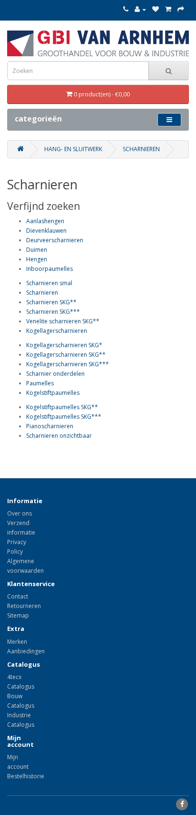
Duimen (36, 250)
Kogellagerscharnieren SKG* (64, 345)
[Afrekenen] (180, 9)
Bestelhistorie (25, 776)
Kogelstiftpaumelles (52, 393)
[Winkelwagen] (168, 9)
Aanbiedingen (26, 651)
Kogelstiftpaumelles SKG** (62, 407)
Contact (17, 596)
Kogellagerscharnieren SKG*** (67, 364)
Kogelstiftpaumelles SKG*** (63, 417)
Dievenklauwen (46, 231)
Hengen (36, 259)
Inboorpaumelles (49, 269)
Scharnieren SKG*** (53, 312)
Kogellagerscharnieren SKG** (66, 355)
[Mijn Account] (140, 9)
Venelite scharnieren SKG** (62, 321)
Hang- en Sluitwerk (73, 149)
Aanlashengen (45, 221)
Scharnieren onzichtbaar (59, 436)
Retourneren (24, 606)
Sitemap (18, 615)
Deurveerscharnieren (54, 240)
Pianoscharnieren (49, 426)
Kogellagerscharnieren (56, 331)
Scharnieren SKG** (51, 302)
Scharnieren (141, 149)
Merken (17, 642)
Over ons (19, 513)
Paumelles (40, 383)
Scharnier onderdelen (55, 374)
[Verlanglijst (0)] (155, 9)
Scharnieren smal (49, 283)
